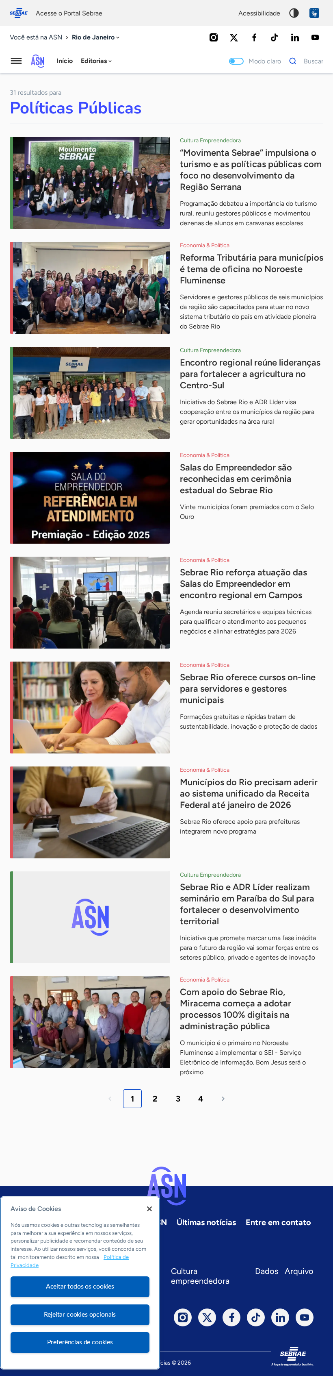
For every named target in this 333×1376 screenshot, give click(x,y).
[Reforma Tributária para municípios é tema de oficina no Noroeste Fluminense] (90, 288)
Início (64, 61)
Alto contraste (294, 13)
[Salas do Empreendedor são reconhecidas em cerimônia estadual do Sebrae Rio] (90, 498)
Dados (266, 1271)
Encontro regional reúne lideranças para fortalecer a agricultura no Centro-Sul (250, 374)
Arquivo (299, 1271)
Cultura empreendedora (200, 1276)
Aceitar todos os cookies (80, 1286)
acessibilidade (259, 13)
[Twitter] (234, 37)
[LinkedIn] (295, 37)
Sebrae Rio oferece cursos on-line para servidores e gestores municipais (248, 688)
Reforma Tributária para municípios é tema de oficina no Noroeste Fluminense (251, 269)
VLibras (314, 13)
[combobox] (96, 37)
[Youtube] (315, 37)
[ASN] (166, 1186)
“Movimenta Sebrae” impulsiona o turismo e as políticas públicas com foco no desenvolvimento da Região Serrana (251, 169)
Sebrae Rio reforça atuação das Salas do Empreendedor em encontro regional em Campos (243, 584)
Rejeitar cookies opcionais (80, 1314)
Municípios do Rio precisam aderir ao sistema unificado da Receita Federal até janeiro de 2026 (249, 793)
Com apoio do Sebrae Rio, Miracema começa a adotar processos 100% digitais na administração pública (235, 1009)
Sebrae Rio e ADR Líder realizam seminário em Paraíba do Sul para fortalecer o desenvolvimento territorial (247, 904)
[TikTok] (274, 37)
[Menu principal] (16, 60)
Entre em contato (278, 1222)
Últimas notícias (206, 1222)
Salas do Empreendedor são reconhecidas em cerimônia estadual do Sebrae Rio (236, 479)
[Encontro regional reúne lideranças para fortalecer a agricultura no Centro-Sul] (90, 393)
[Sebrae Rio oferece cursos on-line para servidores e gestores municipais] (90, 707)
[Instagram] (213, 37)
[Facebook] (254, 37)
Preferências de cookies (80, 1342)
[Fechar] (149, 1209)
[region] (80, 1282)
